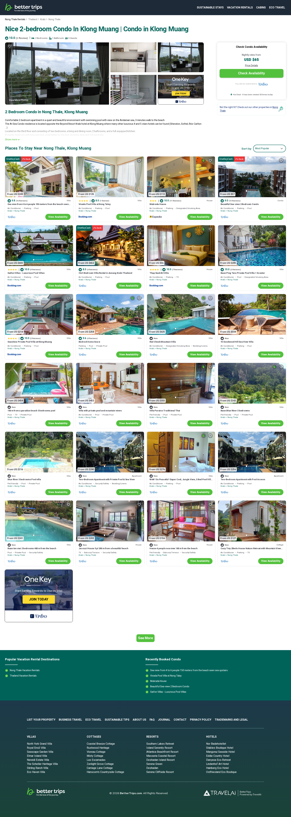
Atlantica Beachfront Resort (162, 752)
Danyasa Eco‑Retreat (218, 760)
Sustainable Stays (210, 8)
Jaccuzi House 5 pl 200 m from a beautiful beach (103, 548)
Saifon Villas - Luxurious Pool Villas (26, 273)
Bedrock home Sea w (89, 341)
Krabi (42, 19)
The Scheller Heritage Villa (42, 764)
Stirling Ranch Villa (37, 768)
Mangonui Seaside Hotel (220, 752)
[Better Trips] (50, 793)
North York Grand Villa (39, 744)
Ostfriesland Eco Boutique (221, 772)
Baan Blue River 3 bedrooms (235, 410)
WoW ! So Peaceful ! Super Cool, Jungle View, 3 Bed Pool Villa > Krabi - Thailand (181, 481)
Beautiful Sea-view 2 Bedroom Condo (240, 204)
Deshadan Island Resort (160, 760)
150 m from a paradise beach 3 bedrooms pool (31, 410)
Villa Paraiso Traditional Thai (165, 410)
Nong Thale (54, 19)
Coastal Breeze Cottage (101, 744)
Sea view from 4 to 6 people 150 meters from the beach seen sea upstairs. (38, 206)
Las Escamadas (96, 760)
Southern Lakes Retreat (160, 744)
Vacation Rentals (240, 8)
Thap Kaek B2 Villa (159, 273)
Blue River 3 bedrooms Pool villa (24, 479)
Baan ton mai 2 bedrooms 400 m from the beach (32, 548)
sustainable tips (117, 720)
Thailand (32, 19)
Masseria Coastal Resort (160, 756)
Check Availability (251, 73)
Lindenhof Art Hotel (217, 764)
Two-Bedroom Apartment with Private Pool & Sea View (107, 479)
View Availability (58, 217)
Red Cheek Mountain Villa (163, 341)
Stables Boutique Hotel (219, 748)
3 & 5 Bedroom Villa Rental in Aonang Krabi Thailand (105, 273)
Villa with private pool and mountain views (100, 410)
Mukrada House (158, 204)
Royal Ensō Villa (36, 748)
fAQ (152, 720)
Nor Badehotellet (216, 744)
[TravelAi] (220, 793)
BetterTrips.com (131, 793)
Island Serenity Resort (159, 748)
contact (180, 720)
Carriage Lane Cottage (100, 768)
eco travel (277, 8)
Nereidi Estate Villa (38, 760)
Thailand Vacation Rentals (23, 676)
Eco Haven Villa (36, 772)
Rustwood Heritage (98, 748)
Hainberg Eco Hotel (217, 768)
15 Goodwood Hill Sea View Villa (237, 341)
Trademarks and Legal (231, 720)
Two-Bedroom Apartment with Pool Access (243, 479)
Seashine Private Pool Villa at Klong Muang (30, 341)
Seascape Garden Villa (40, 752)
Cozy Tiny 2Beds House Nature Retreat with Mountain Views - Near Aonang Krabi (251, 550)
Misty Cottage (95, 756)
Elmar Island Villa (37, 756)
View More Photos (18, 100)
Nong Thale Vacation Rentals (25, 670)
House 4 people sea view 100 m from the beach (174, 548)
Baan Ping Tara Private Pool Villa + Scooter (243, 273)
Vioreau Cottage (96, 752)
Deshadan (152, 768)
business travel (70, 720)
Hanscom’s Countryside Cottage (105, 772)
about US (139, 720)
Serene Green (154, 764)
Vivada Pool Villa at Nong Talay (95, 204)
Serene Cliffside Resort (160, 772)
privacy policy (200, 720)
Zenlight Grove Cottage (100, 764)
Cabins (261, 8)
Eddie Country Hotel (217, 756)
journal (164, 720)
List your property (41, 720)
